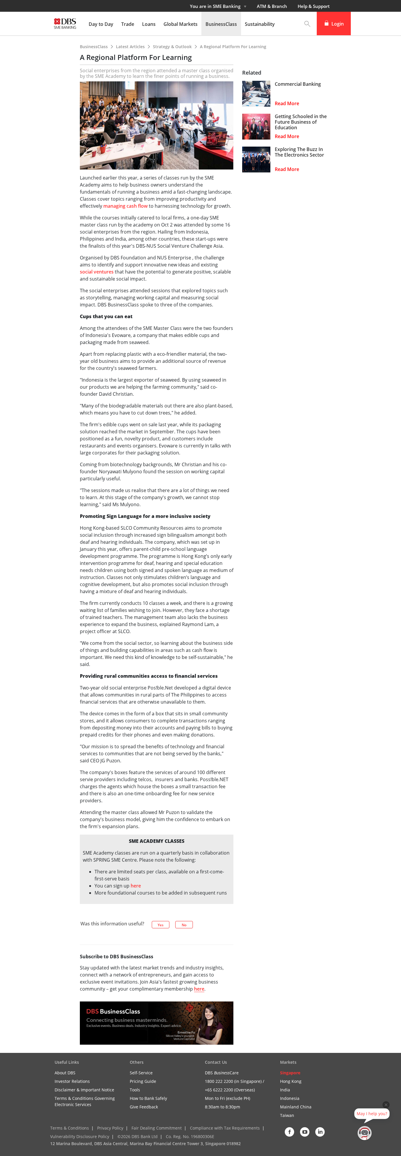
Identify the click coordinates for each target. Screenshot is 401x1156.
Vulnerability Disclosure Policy (79, 1136)
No (184, 924)
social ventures (97, 272)
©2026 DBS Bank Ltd (137, 1136)
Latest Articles (131, 46)
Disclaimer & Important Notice (84, 1090)
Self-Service (141, 1073)
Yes (161, 924)
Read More (287, 103)
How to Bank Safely (148, 1098)
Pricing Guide (143, 1081)
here (136, 885)
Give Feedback (144, 1107)
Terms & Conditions (69, 1128)
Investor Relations (72, 1081)
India (285, 1090)
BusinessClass (94, 46)
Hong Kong (290, 1081)
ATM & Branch (272, 6)
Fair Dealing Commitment (157, 1128)
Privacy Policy (110, 1128)
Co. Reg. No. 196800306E (190, 1136)
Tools (135, 1090)
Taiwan (287, 1115)
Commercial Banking (298, 84)
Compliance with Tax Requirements (225, 1128)
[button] (307, 23)
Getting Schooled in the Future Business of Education (301, 122)
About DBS (65, 1073)
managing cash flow (125, 206)
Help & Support (314, 6)
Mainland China (295, 1107)
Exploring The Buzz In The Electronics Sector (299, 152)
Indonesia (289, 1098)
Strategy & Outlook (173, 46)
